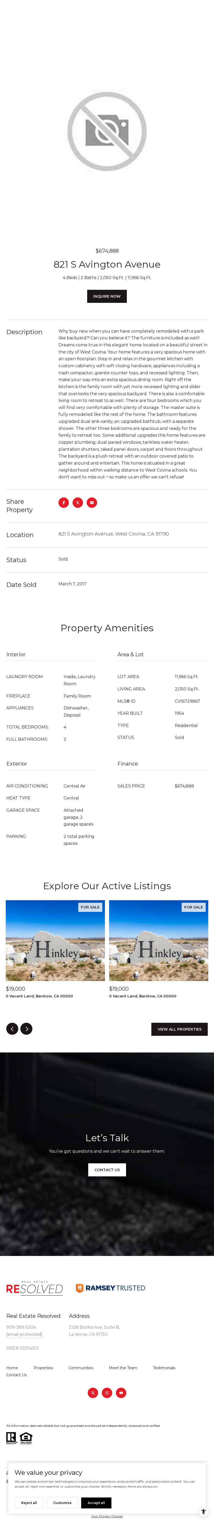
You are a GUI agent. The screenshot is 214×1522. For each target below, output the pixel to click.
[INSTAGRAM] (107, 1393)
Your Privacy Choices (107, 1516)
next (26, 1029)
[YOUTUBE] (121, 1393)
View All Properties (179, 1029)
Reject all (29, 1503)
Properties (43, 1367)
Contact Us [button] (107, 1170)
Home (12, 1367)
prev (12, 1029)
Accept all (96, 1503)
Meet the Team (123, 1367)
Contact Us (16, 1375)
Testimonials (164, 1367)
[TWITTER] (93, 1393)
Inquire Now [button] (107, 296)
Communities (80, 1367)
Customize (62, 1503)
